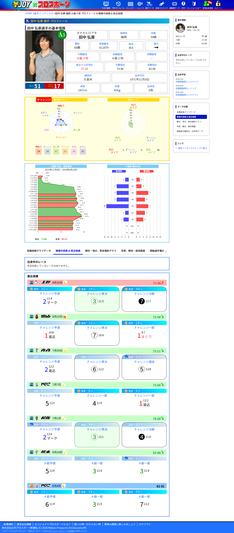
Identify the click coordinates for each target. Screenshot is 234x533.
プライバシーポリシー (57, 531)
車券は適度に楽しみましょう (120, 524)
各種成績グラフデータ (186, 112)
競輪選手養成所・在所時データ (190, 131)
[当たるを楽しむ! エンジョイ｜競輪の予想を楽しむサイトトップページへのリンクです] (41, 4)
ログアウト (145, 524)
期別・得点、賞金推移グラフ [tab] (100, 250)
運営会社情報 (24, 524)
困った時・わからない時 (87, 524)
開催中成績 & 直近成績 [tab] (68, 250)
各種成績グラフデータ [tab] (39, 250)
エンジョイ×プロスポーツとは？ (53, 524)
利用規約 (71, 531)
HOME (28, 13)
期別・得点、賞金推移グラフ (189, 121)
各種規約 (8, 524)
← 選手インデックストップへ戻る (191, 148)
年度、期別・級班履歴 (186, 126)
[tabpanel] (96, 387)
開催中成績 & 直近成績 (186, 116)
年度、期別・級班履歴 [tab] (133, 250)
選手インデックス (43, 13)
